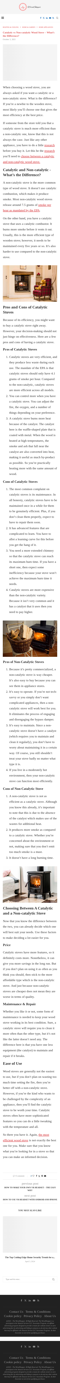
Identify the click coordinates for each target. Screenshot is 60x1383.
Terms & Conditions (38, 1311)
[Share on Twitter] (39, 1176)
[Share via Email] (45, 1176)
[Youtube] (50, 18)
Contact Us (16, 1311)
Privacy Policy (33, 1316)
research (49, 145)
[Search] (57, 18)
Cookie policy (12, 1316)
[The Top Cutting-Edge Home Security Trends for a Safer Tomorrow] (30, 1234)
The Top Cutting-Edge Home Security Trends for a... (30, 1257)
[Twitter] (44, 18)
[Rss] (53, 18)
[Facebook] (40, 18)
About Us (50, 1316)
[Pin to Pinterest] (42, 1176)
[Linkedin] (47, 18)
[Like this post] (33, 1176)
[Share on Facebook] (36, 1176)
